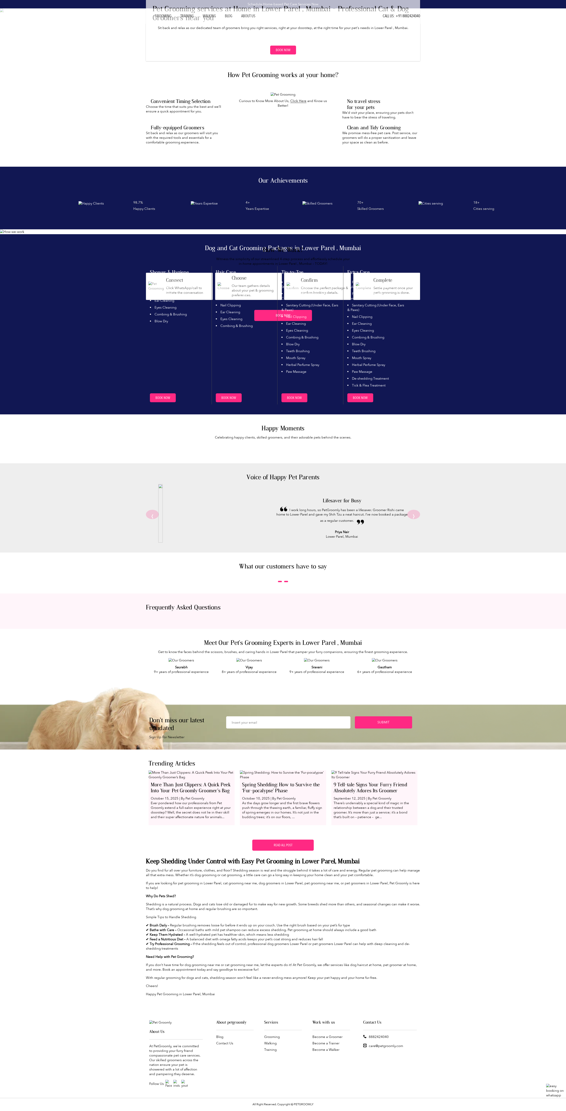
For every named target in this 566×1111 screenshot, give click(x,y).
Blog (228, 16)
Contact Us (224, 1043)
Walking (209, 16)
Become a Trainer (325, 1043)
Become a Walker (325, 1049)
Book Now (283, 50)
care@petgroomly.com (386, 1046)
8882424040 (379, 1037)
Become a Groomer (327, 1037)
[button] (280, 581)
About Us (248, 16)
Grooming (163, 16)
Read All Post (283, 845)
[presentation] (152, 514)
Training (187, 16)
